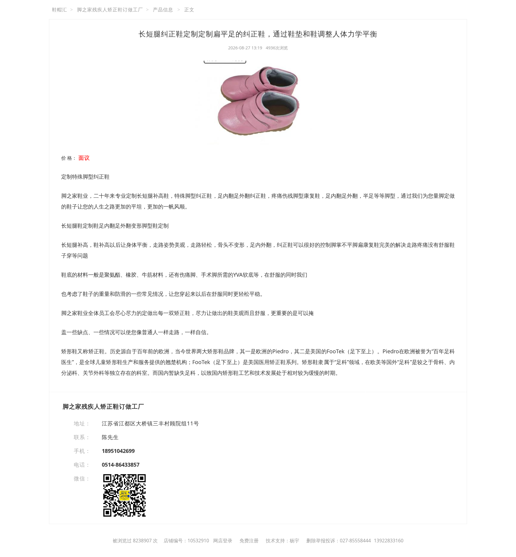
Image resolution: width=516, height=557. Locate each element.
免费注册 (249, 540)
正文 (189, 9)
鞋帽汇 (59, 9)
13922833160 (388, 540)
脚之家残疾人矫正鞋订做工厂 (110, 9)
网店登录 (222, 540)
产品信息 (163, 9)
